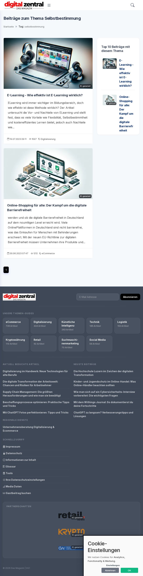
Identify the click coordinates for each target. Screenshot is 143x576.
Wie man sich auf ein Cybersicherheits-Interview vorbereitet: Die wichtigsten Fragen (104, 393)
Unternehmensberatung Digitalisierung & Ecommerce (28, 428)
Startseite (8, 26)
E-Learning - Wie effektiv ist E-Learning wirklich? (45, 95)
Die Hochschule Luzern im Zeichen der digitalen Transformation (103, 373)
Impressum (12, 446)
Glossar (10, 466)
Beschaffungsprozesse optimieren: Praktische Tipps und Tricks (36, 404)
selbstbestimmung (34, 26)
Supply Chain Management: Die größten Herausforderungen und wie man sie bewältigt (32, 393)
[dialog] (113, 556)
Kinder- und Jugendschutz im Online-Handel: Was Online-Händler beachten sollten (105, 383)
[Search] (132, 5)
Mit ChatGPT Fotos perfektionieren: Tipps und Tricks (36, 412)
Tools (9, 473)
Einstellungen (113, 565)
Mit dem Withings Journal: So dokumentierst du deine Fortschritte (103, 404)
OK (129, 570)
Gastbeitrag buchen (18, 493)
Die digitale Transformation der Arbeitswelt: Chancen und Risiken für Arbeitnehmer (30, 383)
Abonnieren (130, 296)
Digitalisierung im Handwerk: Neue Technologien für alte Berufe (35, 373)
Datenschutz (13, 453)
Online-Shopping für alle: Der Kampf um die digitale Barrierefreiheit (126, 113)
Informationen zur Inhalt (20, 459)
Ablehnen (110, 570)
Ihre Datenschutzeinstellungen (25, 479)
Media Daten (13, 486)
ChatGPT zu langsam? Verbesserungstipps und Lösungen (103, 414)
